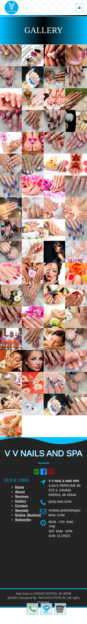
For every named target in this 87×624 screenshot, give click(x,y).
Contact (21, 505)
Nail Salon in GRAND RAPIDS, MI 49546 (43, 593)
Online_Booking (28, 515)
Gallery (20, 501)
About (20, 491)
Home (19, 487)
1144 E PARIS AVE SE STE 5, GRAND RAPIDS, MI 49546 (64, 490)
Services (22, 496)
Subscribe (23, 519)
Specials (22, 510)
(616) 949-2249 (59, 501)
